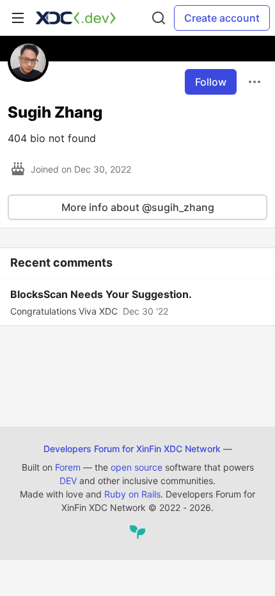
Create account (222, 18)
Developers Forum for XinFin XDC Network (132, 448)
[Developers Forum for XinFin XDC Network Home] (76, 18)
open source (136, 467)
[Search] (158, 18)
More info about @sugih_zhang (137, 207)
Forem (68, 467)
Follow (210, 81)
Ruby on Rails (132, 494)
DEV (68, 480)
